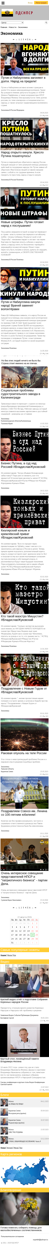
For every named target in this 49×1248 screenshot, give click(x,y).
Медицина (20, 110)
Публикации (25, 1015)
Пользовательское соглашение (12, 1236)
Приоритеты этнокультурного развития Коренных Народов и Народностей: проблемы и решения (22, 1009)
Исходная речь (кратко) (17, 1113)
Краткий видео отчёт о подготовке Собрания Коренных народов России (24, 1000)
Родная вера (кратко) (16, 1123)
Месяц (9, 955)
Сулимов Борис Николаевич (11, 900)
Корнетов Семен (7, 771)
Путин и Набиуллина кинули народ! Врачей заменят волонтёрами (20, 305)
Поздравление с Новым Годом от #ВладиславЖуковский (24, 690)
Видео (11, 1015)
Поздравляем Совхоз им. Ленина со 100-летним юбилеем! (24, 812)
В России (13, 110)
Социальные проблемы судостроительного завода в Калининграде (20, 394)
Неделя (10, 1148)
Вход (30, 2)
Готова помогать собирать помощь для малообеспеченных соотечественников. (21, 1229)
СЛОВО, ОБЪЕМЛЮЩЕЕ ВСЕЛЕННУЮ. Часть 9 (25, 1141)
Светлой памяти (6, 1084)
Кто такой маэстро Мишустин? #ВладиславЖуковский (22, 618)
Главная (4, 27)
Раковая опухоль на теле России (23, 753)
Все (14, 955)
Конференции (40, 1082)
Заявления (4, 1015)
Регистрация (41, 2)
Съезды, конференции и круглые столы (15, 1082)
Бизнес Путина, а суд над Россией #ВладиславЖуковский (23, 464)
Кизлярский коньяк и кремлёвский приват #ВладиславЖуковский (17, 534)
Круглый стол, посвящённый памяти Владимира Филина (20, 1060)
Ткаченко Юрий (7, 423)
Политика (19, 180)
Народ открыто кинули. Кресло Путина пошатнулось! (22, 154)
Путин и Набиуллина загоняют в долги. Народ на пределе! (23, 79)
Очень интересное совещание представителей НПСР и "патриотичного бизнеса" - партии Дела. (24, 878)
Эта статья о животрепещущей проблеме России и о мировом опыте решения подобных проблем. (24, 760)
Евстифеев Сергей (7, 1018)
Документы (34, 1015)
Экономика (5, 110)
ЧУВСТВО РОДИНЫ (16, 1132)
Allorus (11, 1101)
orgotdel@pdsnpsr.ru (40, 1240)
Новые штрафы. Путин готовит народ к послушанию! (22, 223)
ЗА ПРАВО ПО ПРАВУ (16, 1104)
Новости (12, 27)
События (17, 1015)
